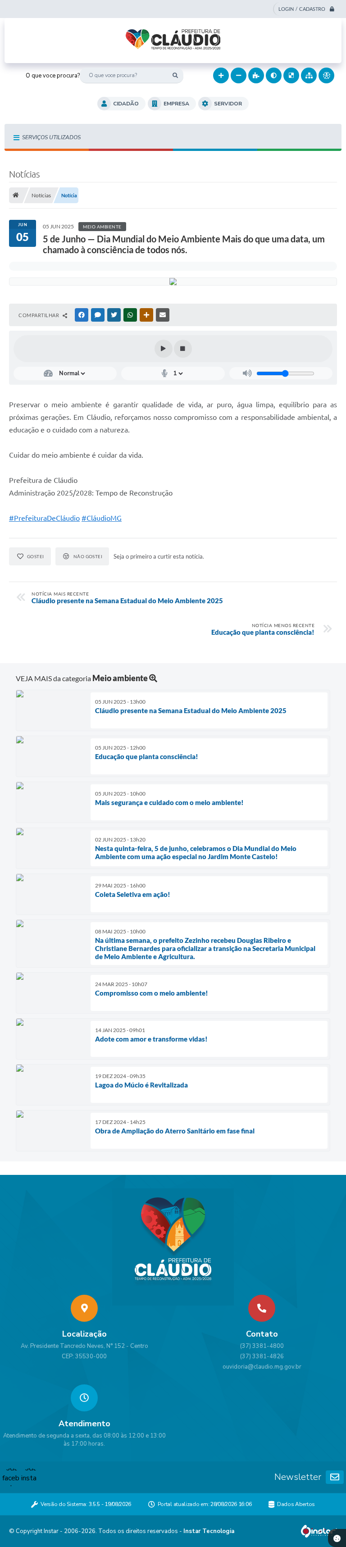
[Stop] (183, 349)
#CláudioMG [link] (102, 518)
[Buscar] (175, 75)
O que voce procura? (53, 76)
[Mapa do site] (309, 75)
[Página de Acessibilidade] (326, 75)
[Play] (164, 349)
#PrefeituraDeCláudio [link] (44, 518)
